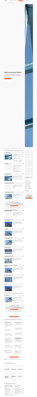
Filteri (5, 2)
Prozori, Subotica (6, 393)
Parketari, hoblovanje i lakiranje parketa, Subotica (18, 392)
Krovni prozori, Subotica (17, 390)
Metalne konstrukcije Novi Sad (28, 182)
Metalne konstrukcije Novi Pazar (28, 187)
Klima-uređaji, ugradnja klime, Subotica (18, 389)
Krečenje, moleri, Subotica (7, 390)
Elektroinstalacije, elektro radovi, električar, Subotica (9, 386)
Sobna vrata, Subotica (17, 393)
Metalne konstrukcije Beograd (28, 181)
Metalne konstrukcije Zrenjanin (28, 186)
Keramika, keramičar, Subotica (8, 389)
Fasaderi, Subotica (16, 386)
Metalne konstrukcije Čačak (27, 184)
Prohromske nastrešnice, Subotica (28, 191)
